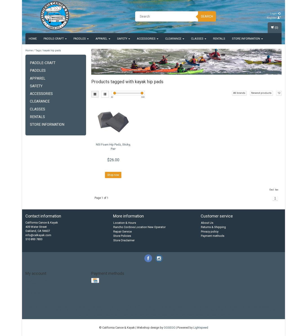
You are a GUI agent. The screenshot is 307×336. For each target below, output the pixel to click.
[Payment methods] (95, 280)
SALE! (122, 306)
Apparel (102, 38)
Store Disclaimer (124, 240)
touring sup (112, 314)
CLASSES (197, 38)
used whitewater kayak (153, 314)
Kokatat (80, 306)
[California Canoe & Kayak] (55, 15)
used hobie (129, 314)
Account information (39, 280)
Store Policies (122, 235)
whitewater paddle (218, 314)
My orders (32, 284)
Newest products (261, 93)
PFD (113, 306)
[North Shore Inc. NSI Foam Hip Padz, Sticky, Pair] (113, 121)
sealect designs (229, 310)
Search (207, 16)
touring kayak (94, 314)
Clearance (173, 38)
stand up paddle (266, 310)
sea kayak (210, 310)
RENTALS (219, 38)
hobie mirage (37, 310)
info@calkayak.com (38, 235)
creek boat (196, 306)
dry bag (232, 306)
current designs (215, 306)
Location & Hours (124, 222)
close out (181, 306)
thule (80, 314)
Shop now (113, 175)
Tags (38, 50)
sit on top (247, 310)
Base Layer (34, 306)
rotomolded (194, 310)
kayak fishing (124, 310)
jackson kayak (104, 310)
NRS (106, 306)
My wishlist (33, 293)
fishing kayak (260, 306)
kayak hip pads (52, 50)
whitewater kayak (192, 314)
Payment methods (212, 235)
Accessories (146, 38)
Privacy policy (209, 231)
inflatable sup (71, 310)
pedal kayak (176, 310)
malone (161, 310)
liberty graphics (145, 310)
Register (272, 17)
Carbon (48, 306)
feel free (244, 306)
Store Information (246, 38)
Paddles (80, 38)
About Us (207, 222)
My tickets (32, 289)
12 (279, 93)
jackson (87, 310)
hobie (274, 306)
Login (274, 13)
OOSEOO (169, 327)
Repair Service (122, 231)
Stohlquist (144, 306)
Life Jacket (94, 306)
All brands (239, 93)
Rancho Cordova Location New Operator (139, 227)
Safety (122, 38)
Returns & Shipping (213, 227)
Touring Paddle (163, 306)
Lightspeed (200, 327)
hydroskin (54, 310)
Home (33, 38)
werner (174, 314)
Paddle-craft (54, 38)
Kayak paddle (64, 306)
